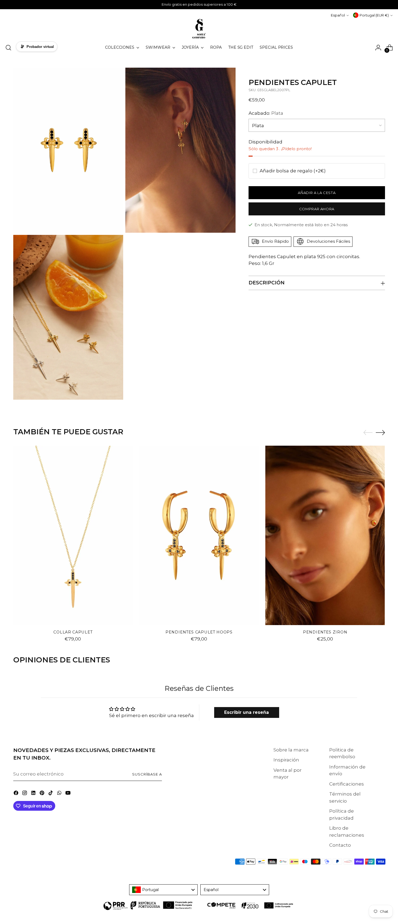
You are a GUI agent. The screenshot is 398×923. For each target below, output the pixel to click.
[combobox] (163, 889)
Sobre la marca (291, 750)
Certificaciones (346, 784)
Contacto (340, 845)
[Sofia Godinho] (199, 28)
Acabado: (266, 113)
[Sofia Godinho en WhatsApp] (60, 794)
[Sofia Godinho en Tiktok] (51, 794)
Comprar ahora (317, 208)
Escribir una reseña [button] (246, 712)
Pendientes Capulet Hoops (199, 632)
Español (338, 15)
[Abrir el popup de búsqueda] (8, 47)
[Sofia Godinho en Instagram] (25, 794)
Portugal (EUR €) (374, 15)
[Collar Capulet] (73, 535)
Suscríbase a (147, 774)
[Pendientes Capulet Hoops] (199, 535)
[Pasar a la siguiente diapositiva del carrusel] (380, 432)
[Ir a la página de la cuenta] (378, 47)
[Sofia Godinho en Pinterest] (42, 794)
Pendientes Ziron (325, 632)
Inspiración (286, 760)
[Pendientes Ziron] (325, 535)
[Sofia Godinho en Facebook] (16, 794)
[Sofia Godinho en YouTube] (68, 794)
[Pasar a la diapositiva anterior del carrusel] (368, 432)
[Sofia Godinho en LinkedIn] (34, 794)
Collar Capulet (72, 632)
